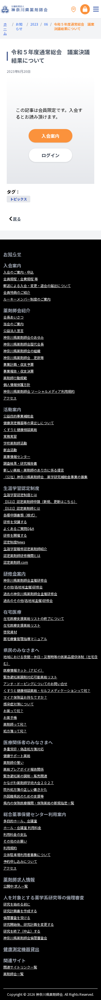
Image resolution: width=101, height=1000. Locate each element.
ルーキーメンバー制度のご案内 (26, 299)
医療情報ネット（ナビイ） (23, 670)
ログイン (50, 155)
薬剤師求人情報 (19, 879)
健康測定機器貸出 (21, 949)
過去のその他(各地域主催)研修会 (28, 600)
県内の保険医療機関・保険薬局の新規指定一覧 (38, 802)
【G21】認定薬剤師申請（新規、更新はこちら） (40, 501)
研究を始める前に (16, 904)
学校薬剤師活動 (15, 443)
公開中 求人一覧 (15, 886)
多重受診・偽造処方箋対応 (23, 748)
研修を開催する (15, 535)
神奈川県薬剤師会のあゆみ (23, 337)
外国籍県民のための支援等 (23, 796)
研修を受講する (15, 521)
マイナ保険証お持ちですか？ (25, 697)
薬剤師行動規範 (15, 377)
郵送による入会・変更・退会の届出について (37, 285)
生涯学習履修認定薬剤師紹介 (25, 548)
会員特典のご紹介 (16, 292)
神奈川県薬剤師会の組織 (21, 350)
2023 (34, 24)
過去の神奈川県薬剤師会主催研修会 (30, 593)
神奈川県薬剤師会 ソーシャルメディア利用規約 (39, 391)
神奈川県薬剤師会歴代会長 (23, 344)
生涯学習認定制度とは (20, 494)
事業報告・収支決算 (18, 371)
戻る (17, 219)
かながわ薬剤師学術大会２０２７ (28, 782)
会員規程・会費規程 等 (20, 278)
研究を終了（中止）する (21, 931)
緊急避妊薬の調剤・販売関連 (25, 775)
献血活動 (10, 449)
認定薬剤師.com (15, 562)
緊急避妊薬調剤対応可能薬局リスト (30, 676)
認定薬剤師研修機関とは (21, 555)
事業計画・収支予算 (18, 364)
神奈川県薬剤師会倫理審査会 (25, 937)
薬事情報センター (16, 456)
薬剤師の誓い (13, 762)
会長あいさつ (13, 317)
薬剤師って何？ (15, 724)
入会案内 (50, 135)
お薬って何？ (13, 710)
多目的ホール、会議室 (20, 820)
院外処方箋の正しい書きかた (25, 789)
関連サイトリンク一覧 (20, 967)
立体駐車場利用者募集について (26, 854)
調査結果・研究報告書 (20, 463)
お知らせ (19, 26)
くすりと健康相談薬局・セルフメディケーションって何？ (46, 690)
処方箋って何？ (15, 730)
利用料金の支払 (15, 834)
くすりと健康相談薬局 (20, 429)
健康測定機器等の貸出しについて (28, 422)
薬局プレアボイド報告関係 (23, 769)
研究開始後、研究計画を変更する (28, 924)
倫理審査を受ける (16, 917)
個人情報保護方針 (16, 384)
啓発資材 (10, 631)
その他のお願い (15, 841)
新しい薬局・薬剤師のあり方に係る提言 (33, 470)
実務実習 (10, 436)
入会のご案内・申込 (18, 272)
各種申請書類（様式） (20, 515)
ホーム (5, 28)
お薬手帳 (10, 717)
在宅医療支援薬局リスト (21, 625)
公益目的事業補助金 (18, 416)
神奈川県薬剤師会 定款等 (23, 357)
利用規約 (10, 847)
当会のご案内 (13, 323)
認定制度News (14, 541)
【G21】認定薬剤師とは (21, 508)
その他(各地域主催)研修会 (23, 586)
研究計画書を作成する (20, 910)
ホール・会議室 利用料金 (22, 827)
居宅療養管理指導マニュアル (25, 638)
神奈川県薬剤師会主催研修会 (25, 580)
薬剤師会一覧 (13, 973)
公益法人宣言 (13, 330)
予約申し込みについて (20, 861)
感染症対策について (18, 703)
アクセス (10, 398)
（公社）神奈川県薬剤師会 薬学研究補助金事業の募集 (45, 476)
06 (46, 24)
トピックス (18, 199)
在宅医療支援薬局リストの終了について (33, 618)
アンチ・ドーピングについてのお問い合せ (35, 683)
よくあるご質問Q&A (18, 528)
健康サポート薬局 (16, 755)
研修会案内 (14, 573)
